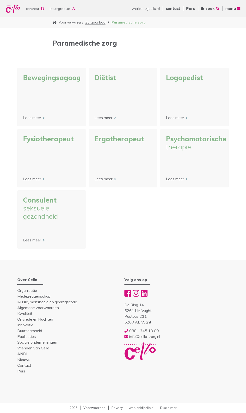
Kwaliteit (24, 313)
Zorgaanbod (95, 22)
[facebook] (127, 293)
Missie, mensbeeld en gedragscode (47, 301)
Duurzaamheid (29, 330)
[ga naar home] (54, 22)
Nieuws (23, 359)
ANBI (22, 353)
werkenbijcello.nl (146, 8)
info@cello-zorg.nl (144, 336)
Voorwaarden (94, 408)
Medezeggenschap (33, 296)
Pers (190, 8)
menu (230, 8)
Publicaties (26, 336)
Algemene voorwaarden (38, 307)
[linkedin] (144, 293)
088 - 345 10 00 (143, 330)
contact (173, 8)
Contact (24, 365)
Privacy (117, 408)
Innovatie (25, 325)
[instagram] (136, 293)
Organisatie (27, 290)
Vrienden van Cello (33, 348)
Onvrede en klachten (35, 319)
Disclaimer (168, 408)
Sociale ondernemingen (37, 342)
